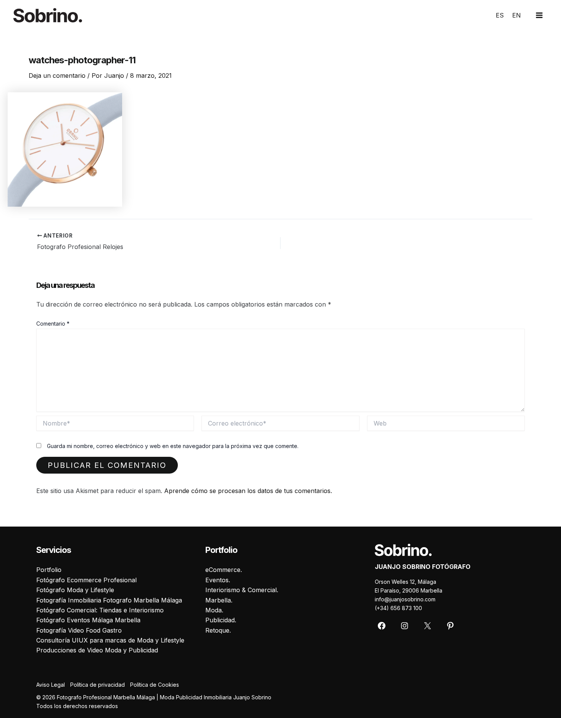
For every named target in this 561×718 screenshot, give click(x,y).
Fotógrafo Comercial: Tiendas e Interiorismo (100, 610)
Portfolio (48, 569)
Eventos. (217, 580)
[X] (427, 626)
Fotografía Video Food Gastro (79, 630)
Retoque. (218, 630)
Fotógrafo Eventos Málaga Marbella (88, 620)
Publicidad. (220, 620)
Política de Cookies (154, 684)
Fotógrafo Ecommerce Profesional (86, 580)
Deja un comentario (57, 75)
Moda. (214, 610)
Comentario (52, 323)
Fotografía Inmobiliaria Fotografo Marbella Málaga (109, 600)
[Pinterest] (450, 626)
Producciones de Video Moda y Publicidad (97, 650)
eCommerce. (223, 569)
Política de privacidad (97, 684)
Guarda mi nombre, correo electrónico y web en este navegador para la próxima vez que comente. (172, 446)
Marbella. (218, 600)
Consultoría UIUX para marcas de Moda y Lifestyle (110, 640)
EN (516, 15)
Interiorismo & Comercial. (241, 590)
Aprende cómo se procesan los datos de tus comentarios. (248, 491)
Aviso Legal (50, 684)
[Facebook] (382, 626)
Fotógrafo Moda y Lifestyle (75, 590)
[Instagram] (404, 626)
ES (500, 15)
